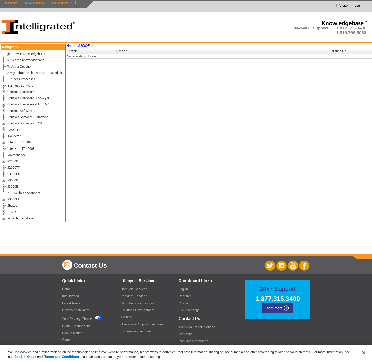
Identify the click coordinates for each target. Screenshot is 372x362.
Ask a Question (21, 66)
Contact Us (90, 265)
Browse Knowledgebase (28, 54)
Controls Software (20, 111)
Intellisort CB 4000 (20, 142)
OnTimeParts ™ (62, 2)
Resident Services (133, 296)
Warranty (185, 334)
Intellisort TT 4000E (21, 148)
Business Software (20, 85)
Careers (67, 340)
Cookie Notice (72, 333)
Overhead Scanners (26, 193)
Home (71, 46)
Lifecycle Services (134, 289)
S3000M (13, 199)
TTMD (11, 212)
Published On (337, 51)
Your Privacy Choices (78, 319)
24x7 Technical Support (137, 303)
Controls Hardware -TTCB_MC (28, 104)
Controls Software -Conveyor (27, 117)
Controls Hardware (20, 92)
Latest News (71, 303)
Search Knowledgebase (27, 60)
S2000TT (13, 167)
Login (358, 5)
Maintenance (16, 155)
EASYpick (13, 129)
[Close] (363, 352)
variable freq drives (21, 218)
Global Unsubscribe (76, 326)
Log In (183, 289)
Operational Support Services (141, 324)
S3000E (12, 186)
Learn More (273, 308)
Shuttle (12, 205)
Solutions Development (137, 310)
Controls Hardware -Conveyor (28, 98)
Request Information (193, 341)
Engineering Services (136, 331)
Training (126, 317)
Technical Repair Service (197, 327)
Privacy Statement (75, 310)
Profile (183, 303)
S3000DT (13, 180)
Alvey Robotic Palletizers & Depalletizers (35, 73)
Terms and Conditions (61, 357)
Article (73, 51)
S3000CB (13, 174)
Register (185, 296)
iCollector (14, 136)
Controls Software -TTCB (24, 123)
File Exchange (189, 310)
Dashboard (10, 2)
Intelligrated (70, 296)
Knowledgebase (35, 2)
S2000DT (13, 161)
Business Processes (21, 79)
